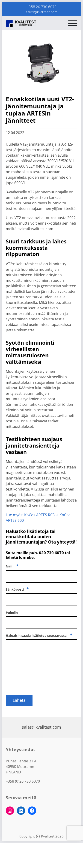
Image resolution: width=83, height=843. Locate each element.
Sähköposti (17, 589)
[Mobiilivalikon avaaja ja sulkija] (72, 23)
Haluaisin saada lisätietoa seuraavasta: (39, 635)
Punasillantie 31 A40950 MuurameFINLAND (21, 766)
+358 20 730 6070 (41, 6)
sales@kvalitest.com (41, 12)
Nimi (12, 566)
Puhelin (12, 613)
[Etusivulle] (32, 23)
